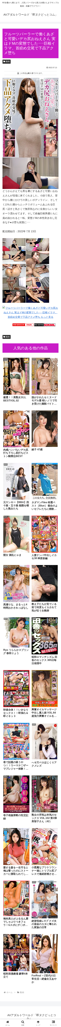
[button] (55, 626)
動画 (8, 61)
